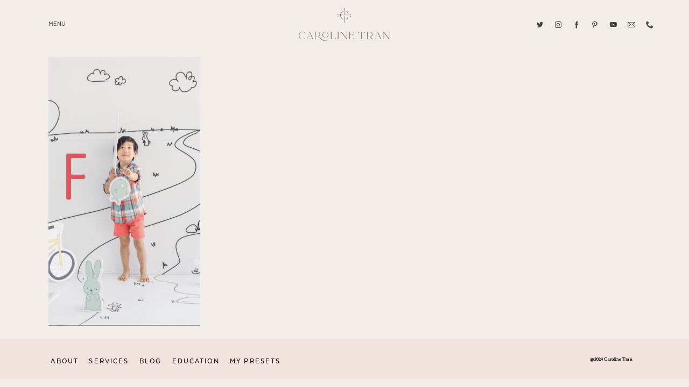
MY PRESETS (255, 361)
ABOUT (65, 361)
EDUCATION (196, 361)
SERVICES (109, 361)
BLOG (150, 361)
